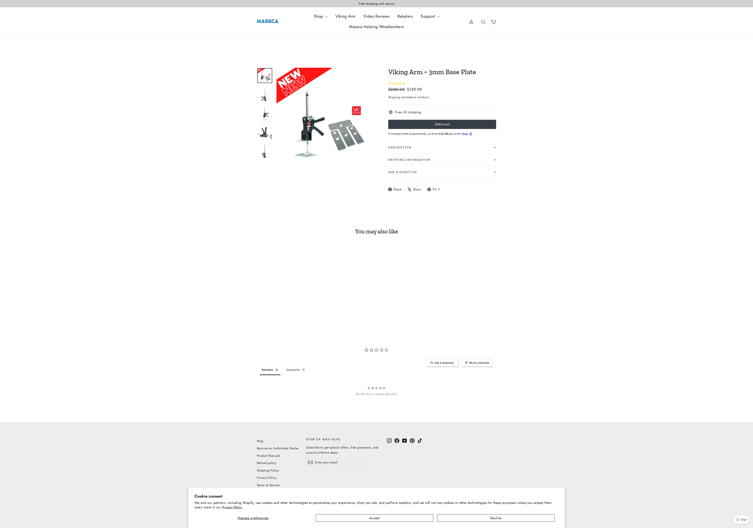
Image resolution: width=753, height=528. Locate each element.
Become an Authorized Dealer (277, 448)
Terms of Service (268, 485)
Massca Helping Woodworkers (376, 27)
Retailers (405, 16)
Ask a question (402, 172)
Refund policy (266, 463)
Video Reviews (376, 16)
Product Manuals (268, 455)
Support (428, 16)
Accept (374, 518)
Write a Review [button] (479, 362)
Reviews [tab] (267, 370)
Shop (319, 16)
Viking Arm (345, 16)
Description (400, 147)
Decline (496, 518)
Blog (260, 441)
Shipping (394, 97)
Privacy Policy (232, 507)
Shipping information (409, 159)
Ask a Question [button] (444, 362)
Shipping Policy (268, 470)
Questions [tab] (293, 370)
